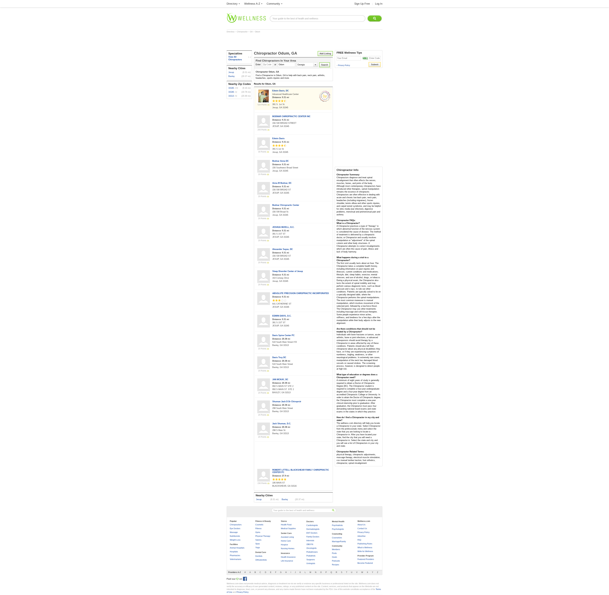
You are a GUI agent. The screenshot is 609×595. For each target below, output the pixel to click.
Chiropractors (236, 525)
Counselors (337, 538)
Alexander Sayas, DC (282, 249)
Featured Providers (365, 559)
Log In (378, 3)
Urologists (310, 563)
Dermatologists (312, 529)
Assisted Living (287, 537)
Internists (310, 540)
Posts (334, 553)
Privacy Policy (343, 65)
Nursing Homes (287, 548)
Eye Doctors (235, 528)
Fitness (258, 528)
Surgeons (310, 560)
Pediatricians (312, 552)
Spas (257, 544)
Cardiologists (312, 525)
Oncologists (311, 548)
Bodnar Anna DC (280, 161)
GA (251, 32)
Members (336, 549)
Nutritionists (235, 536)
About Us (361, 525)
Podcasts (336, 561)
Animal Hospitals (237, 548)
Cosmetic (259, 525)
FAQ (359, 540)
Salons (258, 540)
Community (273, 3)
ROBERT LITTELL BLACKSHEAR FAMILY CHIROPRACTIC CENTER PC (300, 471)
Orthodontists (261, 560)
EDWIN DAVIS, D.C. (281, 316)
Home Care (286, 541)
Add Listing (325, 53)
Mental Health (338, 521)
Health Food (286, 525)
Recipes (335, 565)
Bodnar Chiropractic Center (285, 205)
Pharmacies (235, 555)
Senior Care (286, 533)
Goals (334, 557)
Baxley (231, 76)
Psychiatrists (337, 525)
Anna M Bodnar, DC (281, 183)
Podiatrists (310, 556)
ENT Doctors (311, 533)
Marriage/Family (339, 541)
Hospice (284, 545)
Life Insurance (287, 561)
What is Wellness (364, 547)
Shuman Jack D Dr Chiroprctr (286, 401)
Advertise (361, 536)
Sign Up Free (362, 3)
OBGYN (309, 544)
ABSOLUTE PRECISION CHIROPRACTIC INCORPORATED (300, 293)
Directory (232, 3)
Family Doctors (312, 537)
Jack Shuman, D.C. (281, 423)
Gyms (257, 532)
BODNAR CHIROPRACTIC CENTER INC (291, 116)
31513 (231, 96)
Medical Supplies (288, 528)
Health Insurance (288, 557)
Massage (234, 532)
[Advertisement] (284, 41)
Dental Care (260, 552)
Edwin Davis (278, 138)
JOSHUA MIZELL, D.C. (283, 227)
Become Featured (365, 563)
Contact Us (362, 528)
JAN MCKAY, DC (280, 379)
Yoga (257, 547)
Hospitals (234, 552)
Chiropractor (242, 32)
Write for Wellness (365, 551)
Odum (257, 32)
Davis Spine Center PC (283, 335)
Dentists (258, 556)
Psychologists (338, 529)
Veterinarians (235, 559)
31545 (231, 88)
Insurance (285, 553)
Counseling (337, 534)
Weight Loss (235, 540)
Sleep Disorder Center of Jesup (287, 271)
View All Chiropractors (235, 58)
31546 (231, 92)
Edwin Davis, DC (280, 90)
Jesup (231, 72)
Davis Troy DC (279, 357)
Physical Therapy (262, 536)
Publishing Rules (364, 544)
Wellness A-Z (252, 3)
